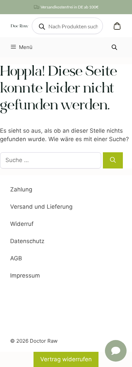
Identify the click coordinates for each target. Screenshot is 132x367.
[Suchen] (113, 160)
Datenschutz (27, 241)
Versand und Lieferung (41, 206)
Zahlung (21, 189)
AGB (16, 258)
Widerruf (22, 223)
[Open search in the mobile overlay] (67, 25)
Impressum (25, 275)
